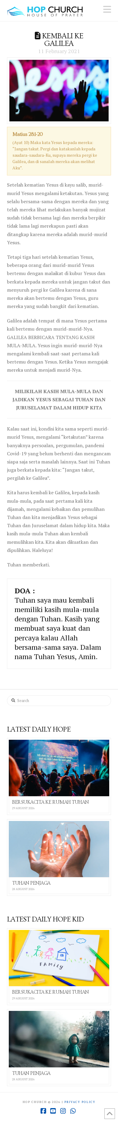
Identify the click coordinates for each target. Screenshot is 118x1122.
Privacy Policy (80, 1102)
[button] (107, 9)
